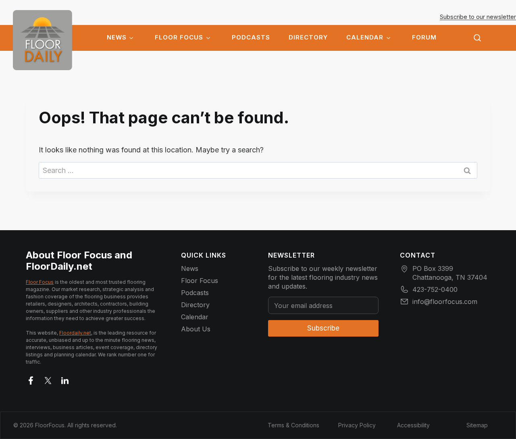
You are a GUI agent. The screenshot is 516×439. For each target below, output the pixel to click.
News (117, 37)
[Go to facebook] (31, 379)
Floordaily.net (75, 333)
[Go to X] (48, 379)
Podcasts (251, 37)
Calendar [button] (364, 37)
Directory (308, 37)
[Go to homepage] (42, 40)
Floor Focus (179, 37)
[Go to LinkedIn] (65, 379)
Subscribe (323, 328)
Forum (424, 37)
